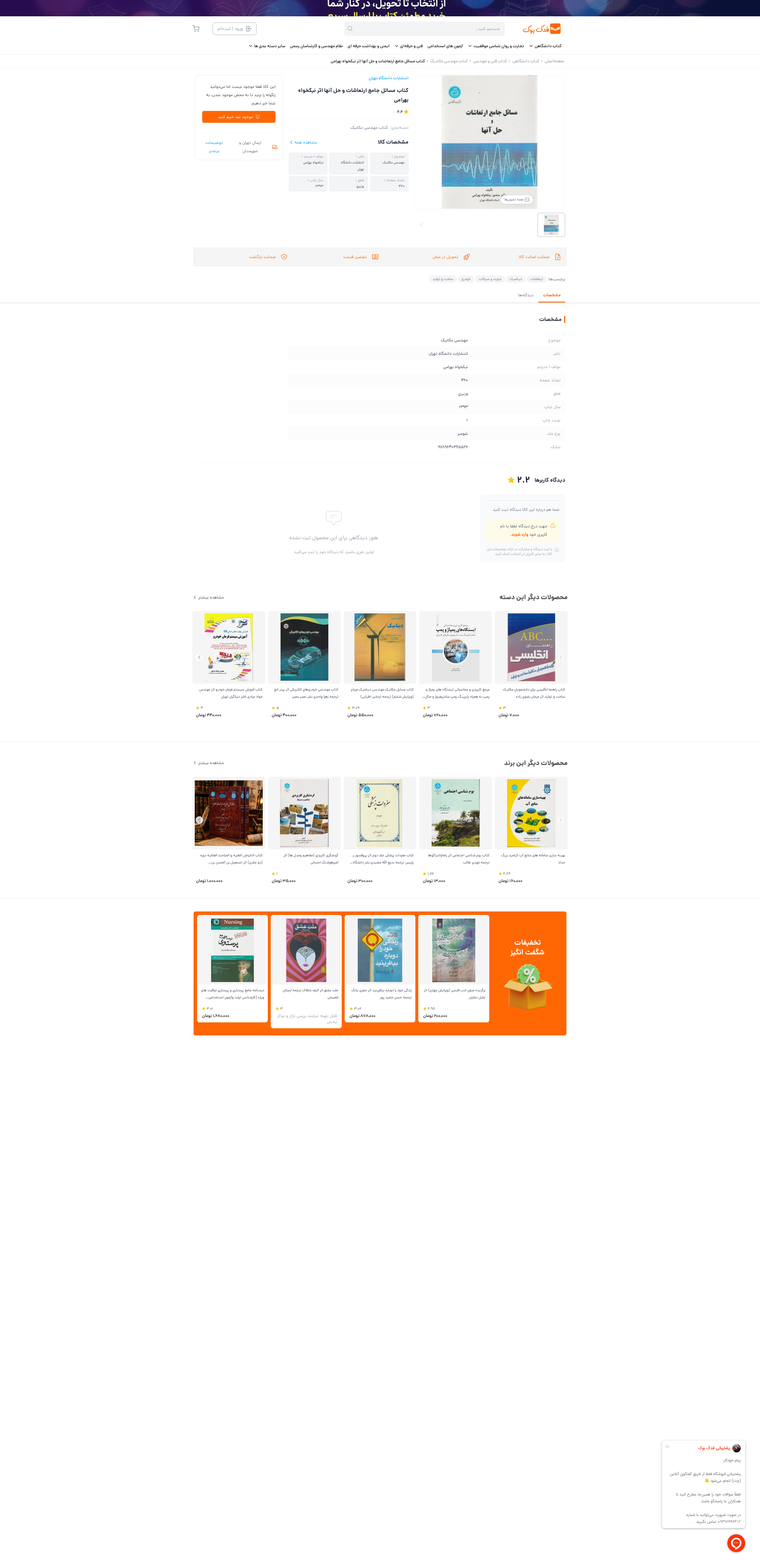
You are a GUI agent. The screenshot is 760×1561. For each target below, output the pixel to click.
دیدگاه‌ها (525, 295)
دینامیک (516, 278)
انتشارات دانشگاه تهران (388, 78)
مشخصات (551, 295)
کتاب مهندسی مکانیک (369, 128)
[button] (199, 657)
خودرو (466, 278)
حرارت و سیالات (490, 278)
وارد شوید (519, 534)
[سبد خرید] (196, 28)
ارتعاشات (536, 278)
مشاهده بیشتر (211, 597)
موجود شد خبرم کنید (235, 117)
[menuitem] (545, 46)
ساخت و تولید (443, 278)
